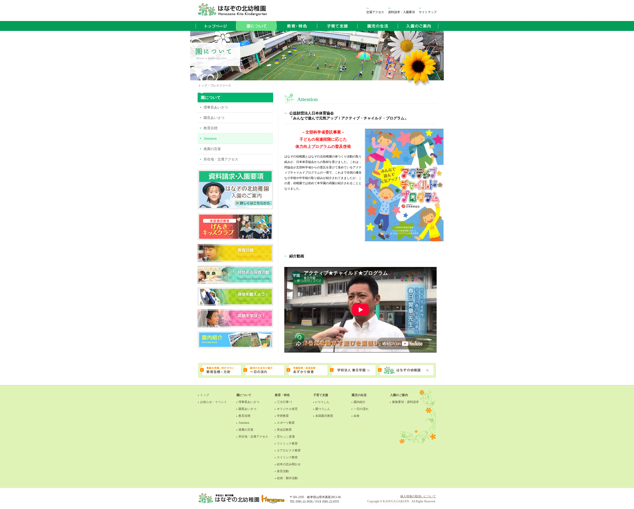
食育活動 (283, 471)
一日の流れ (361, 409)
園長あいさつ (214, 118)
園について (244, 395)
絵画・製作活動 (287, 478)
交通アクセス (375, 12)
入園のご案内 (399, 395)
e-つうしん (322, 402)
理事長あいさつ (216, 107)
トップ (204, 395)
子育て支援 (320, 395)
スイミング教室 (287, 457)
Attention (243, 422)
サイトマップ (428, 12)
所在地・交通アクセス (221, 159)
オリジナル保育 (287, 409)
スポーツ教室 (286, 422)
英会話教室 (284, 429)
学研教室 (283, 416)
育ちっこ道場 (286, 436)
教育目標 (210, 128)
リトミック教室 (287, 443)
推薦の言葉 (212, 149)
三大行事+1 (284, 402)
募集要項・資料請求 (405, 402)
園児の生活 (359, 395)
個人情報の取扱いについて (418, 496)
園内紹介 (360, 402)
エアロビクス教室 (289, 450)
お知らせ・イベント (213, 402)
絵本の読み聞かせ (289, 464)
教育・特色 (282, 395)
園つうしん (322, 409)
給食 (357, 416)
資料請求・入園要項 (401, 12)
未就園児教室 (324, 416)
